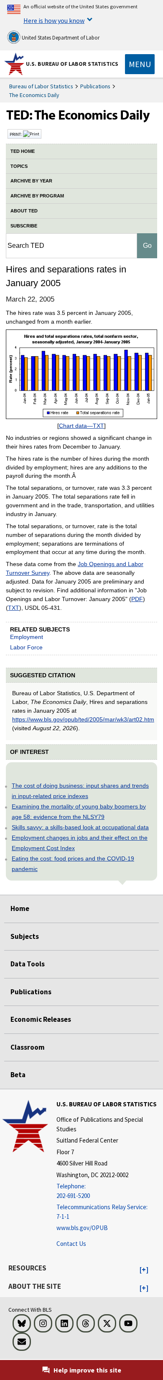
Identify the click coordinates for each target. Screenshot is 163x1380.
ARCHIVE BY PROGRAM (37, 195)
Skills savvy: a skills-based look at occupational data (80, 827)
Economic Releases (40, 1019)
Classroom (27, 1047)
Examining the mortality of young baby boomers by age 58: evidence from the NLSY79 (79, 811)
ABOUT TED (24, 210)
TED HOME (22, 151)
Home (19, 908)
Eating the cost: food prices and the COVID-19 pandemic (73, 863)
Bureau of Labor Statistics (41, 86)
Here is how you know (53, 20)
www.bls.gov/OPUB (82, 1228)
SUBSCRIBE (23, 225)
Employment (26, 637)
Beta (17, 1074)
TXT (13, 607)
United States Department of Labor (59, 37)
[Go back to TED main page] (81, 117)
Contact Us (71, 1244)
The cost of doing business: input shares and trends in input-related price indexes (80, 790)
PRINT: (16, 134)
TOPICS (19, 166)
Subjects (24, 936)
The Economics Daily (34, 95)
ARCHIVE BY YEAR (31, 180)
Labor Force (26, 647)
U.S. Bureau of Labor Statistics (72, 63)
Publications (95, 86)
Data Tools (27, 963)
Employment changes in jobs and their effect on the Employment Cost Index (80, 842)
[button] (144, 1270)
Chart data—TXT (81, 425)
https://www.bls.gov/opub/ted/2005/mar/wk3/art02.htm (83, 719)
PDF (137, 599)
